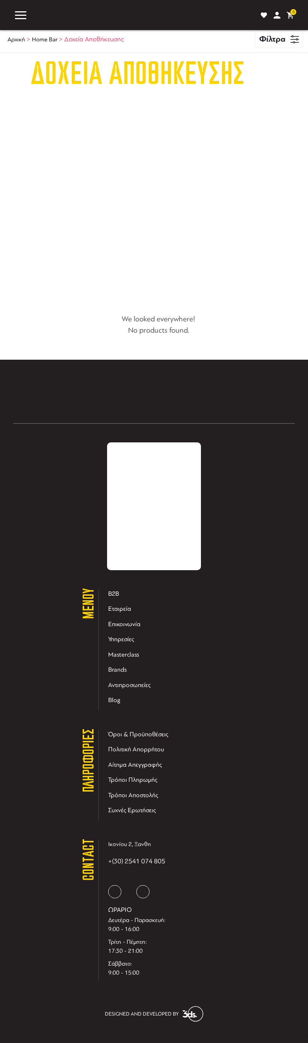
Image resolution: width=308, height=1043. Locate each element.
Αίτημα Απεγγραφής (135, 764)
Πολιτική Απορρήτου (136, 749)
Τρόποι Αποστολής (133, 795)
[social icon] (114, 891)
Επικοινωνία (124, 624)
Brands (117, 669)
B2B (113, 593)
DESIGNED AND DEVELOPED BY (142, 1014)
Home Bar (44, 39)
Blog (114, 700)
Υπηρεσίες (121, 639)
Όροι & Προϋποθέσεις (138, 734)
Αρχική (16, 39)
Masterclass (123, 654)
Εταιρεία (119, 608)
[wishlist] (263, 15)
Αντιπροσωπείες (129, 685)
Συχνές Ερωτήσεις (132, 810)
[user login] (277, 15)
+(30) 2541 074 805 (136, 861)
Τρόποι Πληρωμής (132, 779)
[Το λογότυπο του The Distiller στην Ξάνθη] (142, 15)
